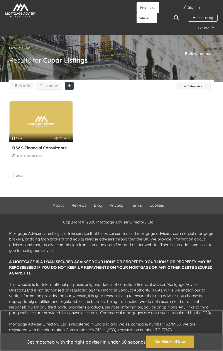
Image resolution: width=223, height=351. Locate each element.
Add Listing (204, 18)
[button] (210, 313)
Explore (203, 28)
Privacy (116, 205)
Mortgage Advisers (29, 156)
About (58, 205)
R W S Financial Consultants (39, 147)
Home (13, 48)
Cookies (156, 205)
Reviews (78, 205)
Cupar (19, 175)
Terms (136, 205)
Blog (98, 205)
